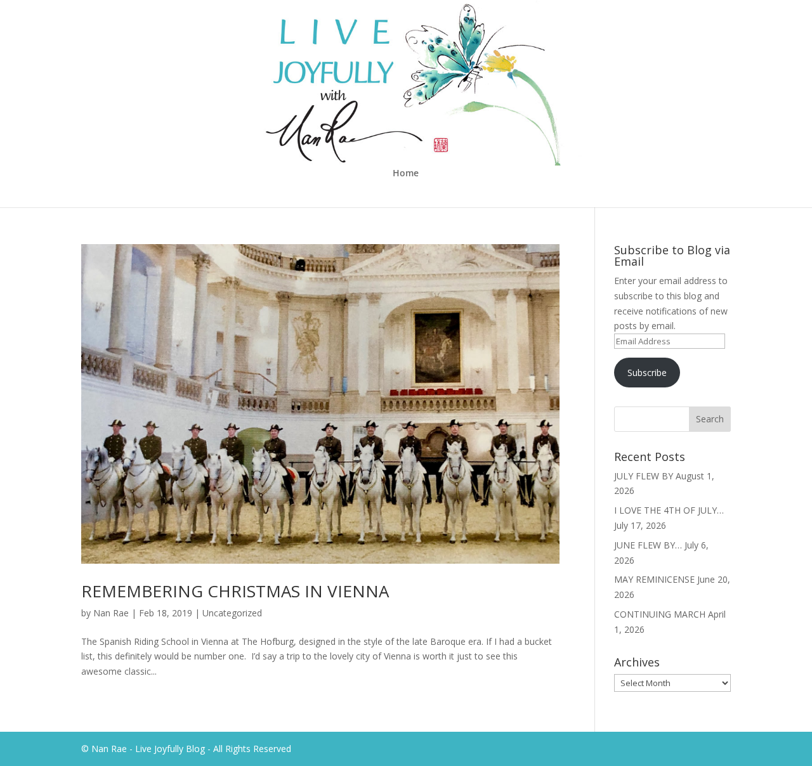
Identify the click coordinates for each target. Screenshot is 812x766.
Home (406, 174)
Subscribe (647, 373)
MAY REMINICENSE (654, 579)
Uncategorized (232, 613)
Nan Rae (111, 613)
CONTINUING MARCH (659, 614)
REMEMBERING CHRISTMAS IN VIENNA (235, 591)
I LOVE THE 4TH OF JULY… (669, 510)
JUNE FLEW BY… (648, 545)
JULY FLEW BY (643, 476)
